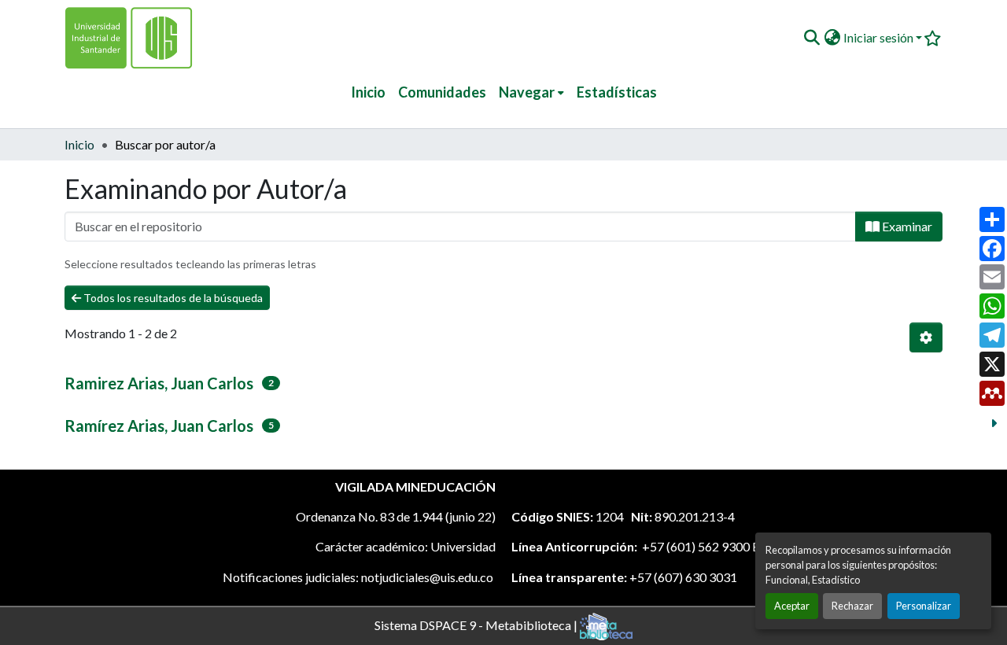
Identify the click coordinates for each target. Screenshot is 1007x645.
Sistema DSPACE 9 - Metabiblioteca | (477, 624)
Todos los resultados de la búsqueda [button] (172, 297)
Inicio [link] (79, 144)
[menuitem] (531, 92)
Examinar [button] (906, 226)
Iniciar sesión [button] (879, 37)
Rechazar (852, 605)
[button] (811, 37)
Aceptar (792, 605)
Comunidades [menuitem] (442, 92)
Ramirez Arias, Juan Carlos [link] (159, 383)
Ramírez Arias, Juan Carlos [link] (159, 425)
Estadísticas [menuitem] (617, 92)
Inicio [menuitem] (368, 92)
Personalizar (923, 605)
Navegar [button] (527, 92)
